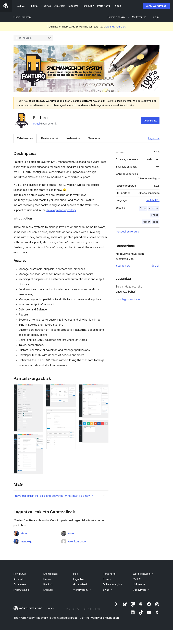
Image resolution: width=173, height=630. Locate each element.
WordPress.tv (82, 589)
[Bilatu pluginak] (49, 38)
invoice (154, 215)
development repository (61, 210)
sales (155, 222)
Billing (143, 208)
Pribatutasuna (21, 589)
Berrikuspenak (49, 138)
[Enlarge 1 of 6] (39, 389)
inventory (153, 208)
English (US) (152, 200)
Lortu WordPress (156, 5)
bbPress (139, 584)
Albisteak (19, 579)
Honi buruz (20, 573)
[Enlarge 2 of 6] (39, 439)
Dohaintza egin (113, 584)
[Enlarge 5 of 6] (104, 389)
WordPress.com (143, 573)
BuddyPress (141, 589)
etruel (36, 123)
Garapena (94, 138)
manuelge (26, 541)
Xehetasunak (25, 138)
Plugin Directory (22, 17)
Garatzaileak (80, 584)
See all (155, 265)
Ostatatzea (20, 584)
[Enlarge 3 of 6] (71, 389)
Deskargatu (150, 120)
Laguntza (153, 138)
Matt (137, 579)
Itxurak (47, 579)
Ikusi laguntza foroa (128, 299)
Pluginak (48, 584)
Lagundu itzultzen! (115, 26)
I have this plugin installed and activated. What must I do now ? (53, 495)
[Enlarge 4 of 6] (71, 414)
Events (107, 579)
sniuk (71, 533)
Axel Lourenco (77, 541)
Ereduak (48, 589)
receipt (146, 222)
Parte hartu (109, 573)
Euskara (50, 608)
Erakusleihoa (50, 573)
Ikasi (75, 573)
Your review (123, 265)
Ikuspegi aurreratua (127, 231)
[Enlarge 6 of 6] (104, 425)
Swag (107, 589)
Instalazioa (73, 138)
